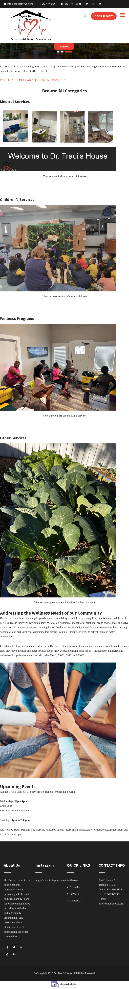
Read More (64, 46)
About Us (75, 887)
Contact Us (76, 900)
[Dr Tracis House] (30, 25)
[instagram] (93, 4)
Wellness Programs (17, 318)
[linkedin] (100, 4)
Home (73, 880)
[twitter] (87, 4)
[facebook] (80, 4)
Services (74, 893)
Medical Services (15, 101)
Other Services (13, 438)
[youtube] (7, 954)
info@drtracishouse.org (111, 903)
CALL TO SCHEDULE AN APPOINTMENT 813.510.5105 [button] (33, 80)
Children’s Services (17, 199)
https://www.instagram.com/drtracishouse (57, 880)
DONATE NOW (104, 16)
